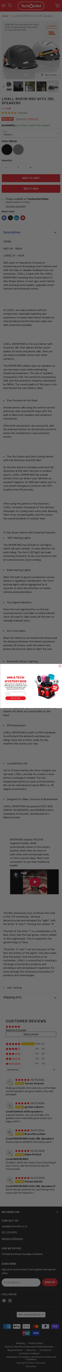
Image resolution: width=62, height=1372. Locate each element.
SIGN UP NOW (15, 698)
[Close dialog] (60, 666)
